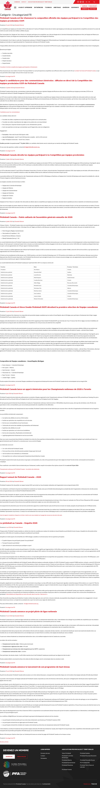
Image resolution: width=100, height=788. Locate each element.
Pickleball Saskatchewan (68, 762)
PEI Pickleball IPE (85, 762)
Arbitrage (57, 7)
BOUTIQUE (93, 8)
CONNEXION (85, 8)
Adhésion (66, 7)
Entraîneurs (38, 7)
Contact (23, 2)
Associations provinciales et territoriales (40, 2)
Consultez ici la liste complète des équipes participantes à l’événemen (18, 67)
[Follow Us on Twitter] (81, 2)
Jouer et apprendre (25, 7)
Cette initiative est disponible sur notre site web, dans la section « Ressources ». (27, 594)
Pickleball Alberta (67, 760)
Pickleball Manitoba (67, 765)
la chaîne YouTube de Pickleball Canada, (85, 70)
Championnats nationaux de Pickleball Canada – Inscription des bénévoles (19, 469)
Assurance (75, 7)
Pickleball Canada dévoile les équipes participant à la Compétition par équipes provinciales (42, 155)
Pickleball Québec (85, 753)
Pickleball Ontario (67, 769)
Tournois (48, 7)
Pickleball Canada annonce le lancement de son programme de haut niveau (35, 667)
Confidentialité (46, 784)
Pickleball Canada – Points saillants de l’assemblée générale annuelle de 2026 (36, 217)
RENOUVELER (93, 6)
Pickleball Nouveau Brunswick (88, 755)
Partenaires (44, 758)
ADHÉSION (84, 6)
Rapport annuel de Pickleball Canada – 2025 (20, 477)
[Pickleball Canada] (7, 5)
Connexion (17, 2)
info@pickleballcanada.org (31, 603)
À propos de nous (45, 753)
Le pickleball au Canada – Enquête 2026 (18, 523)
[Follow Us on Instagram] (83, 2)
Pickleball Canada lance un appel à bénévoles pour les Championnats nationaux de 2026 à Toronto (45, 389)
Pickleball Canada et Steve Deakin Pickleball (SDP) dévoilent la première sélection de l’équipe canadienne (49, 307)
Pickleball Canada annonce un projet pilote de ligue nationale (28, 611)
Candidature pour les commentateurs (10, 112)
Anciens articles (4, 742)
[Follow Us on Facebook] (78, 2)
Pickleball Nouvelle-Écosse (87, 760)
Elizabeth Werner (19, 25)
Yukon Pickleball (66, 753)
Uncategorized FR (10, 76)
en (86, 2)
